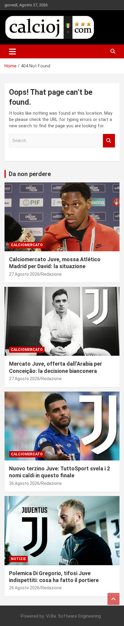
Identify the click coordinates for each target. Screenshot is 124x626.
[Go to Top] (113, 599)
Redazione (51, 274)
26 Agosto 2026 (24, 483)
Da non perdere (30, 174)
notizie (18, 559)
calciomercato (27, 245)
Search (109, 140)
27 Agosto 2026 (24, 274)
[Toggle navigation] (12, 51)
